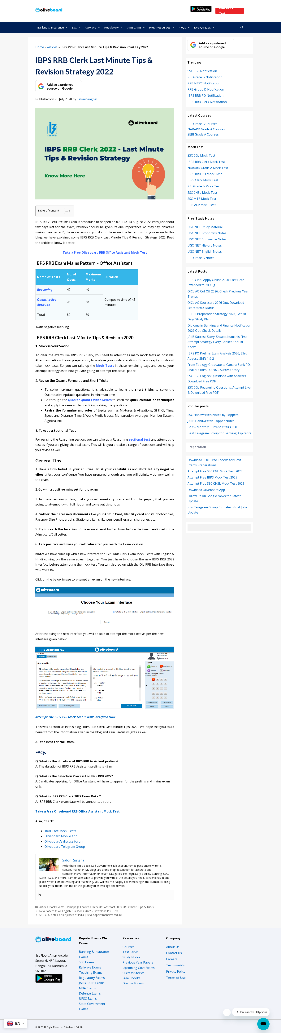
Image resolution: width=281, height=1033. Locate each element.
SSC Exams (86, 962)
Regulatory (111, 27)
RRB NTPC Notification (204, 83)
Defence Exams (90, 993)
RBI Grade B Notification (205, 77)
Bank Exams (57, 907)
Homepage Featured (78, 907)
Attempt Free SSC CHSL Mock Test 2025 (216, 483)
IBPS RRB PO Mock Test (205, 174)
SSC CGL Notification (202, 71)
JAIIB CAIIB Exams (91, 983)
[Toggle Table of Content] (65, 211)
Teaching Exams (90, 972)
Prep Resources (160, 27)
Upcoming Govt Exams (139, 968)
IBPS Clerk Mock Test (203, 180)
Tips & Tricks (146, 907)
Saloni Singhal (87, 99)
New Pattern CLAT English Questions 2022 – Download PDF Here (79, 911)
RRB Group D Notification (206, 89)
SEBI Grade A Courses (203, 134)
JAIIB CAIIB (134, 27)
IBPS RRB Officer (126, 907)
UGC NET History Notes (205, 245)
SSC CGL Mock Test (201, 155)
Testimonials (175, 965)
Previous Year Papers (138, 962)
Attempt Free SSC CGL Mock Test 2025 (215, 471)
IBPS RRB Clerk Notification (207, 102)
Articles (52, 47)
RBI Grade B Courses (202, 124)
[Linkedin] (39, 895)
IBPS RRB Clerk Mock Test (206, 162)
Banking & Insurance (50, 27)
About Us (172, 947)
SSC (74, 27)
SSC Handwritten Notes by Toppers (213, 415)
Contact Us (174, 953)
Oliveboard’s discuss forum (64, 841)
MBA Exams (87, 988)
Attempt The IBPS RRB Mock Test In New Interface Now (75, 717)
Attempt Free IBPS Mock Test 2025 (212, 477)
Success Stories (134, 973)
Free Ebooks (131, 978)
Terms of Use (176, 978)
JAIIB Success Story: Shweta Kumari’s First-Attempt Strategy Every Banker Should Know (218, 342)
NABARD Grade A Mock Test (208, 168)
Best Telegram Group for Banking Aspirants (219, 433)
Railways (90, 27)
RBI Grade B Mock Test (204, 186)
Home (39, 47)
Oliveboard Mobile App (61, 836)
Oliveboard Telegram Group (65, 846)
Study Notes (131, 957)
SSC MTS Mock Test (202, 199)
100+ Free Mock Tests (60, 831)
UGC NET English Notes (205, 251)
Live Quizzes (202, 27)
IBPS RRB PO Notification (205, 95)
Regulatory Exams (92, 978)
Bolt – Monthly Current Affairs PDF (212, 427)
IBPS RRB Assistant (104, 907)
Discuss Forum (133, 983)
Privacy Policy (175, 971)
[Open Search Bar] (242, 27)
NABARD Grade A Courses (206, 129)
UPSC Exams (88, 998)
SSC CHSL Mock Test (202, 192)
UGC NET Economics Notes (207, 233)
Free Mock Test (226, 11)
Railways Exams (90, 967)
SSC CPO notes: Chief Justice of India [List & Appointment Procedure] (81, 915)
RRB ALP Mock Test (202, 205)
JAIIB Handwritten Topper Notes (211, 421)
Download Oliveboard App (206, 490)
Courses (128, 947)
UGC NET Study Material (205, 227)
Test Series (131, 952)
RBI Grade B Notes (201, 258)
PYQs (182, 27)
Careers (171, 959)
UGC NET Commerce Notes (207, 239)
